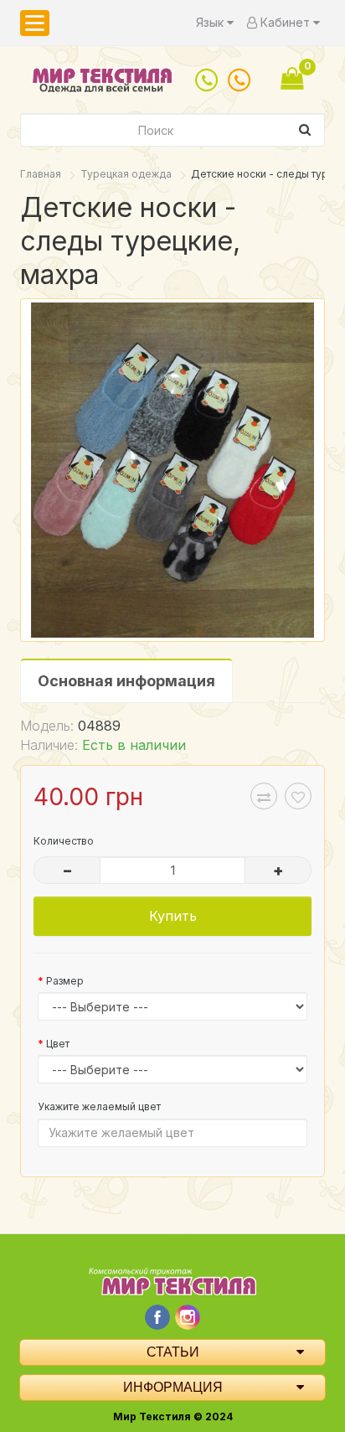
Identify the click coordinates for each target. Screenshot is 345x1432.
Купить (173, 915)
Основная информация (126, 681)
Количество (63, 841)
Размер (65, 980)
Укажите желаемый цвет (99, 1106)
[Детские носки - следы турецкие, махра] (172, 470)
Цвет (58, 1043)
